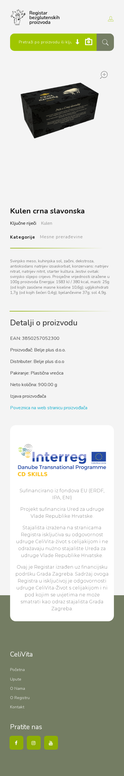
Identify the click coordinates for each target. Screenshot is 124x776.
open (104, 75)
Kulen (46, 223)
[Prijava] (110, 19)
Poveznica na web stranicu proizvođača (48, 408)
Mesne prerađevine (61, 237)
